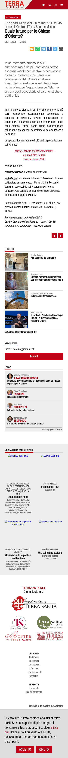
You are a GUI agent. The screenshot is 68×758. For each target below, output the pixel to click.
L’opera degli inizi (50, 486)
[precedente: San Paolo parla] (54, 235)
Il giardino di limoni (26, 377)
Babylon (19, 394)
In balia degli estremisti (17, 396)
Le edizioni (34, 661)
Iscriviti (34, 356)
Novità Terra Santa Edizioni (19, 450)
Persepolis (20, 407)
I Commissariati (34, 672)
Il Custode (33, 668)
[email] (32, 50)
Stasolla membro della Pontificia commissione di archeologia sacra (47, 278)
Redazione (34, 657)
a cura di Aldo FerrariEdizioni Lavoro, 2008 (34, 155)
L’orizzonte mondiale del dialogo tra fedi (25, 423)
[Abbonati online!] (49, 5)
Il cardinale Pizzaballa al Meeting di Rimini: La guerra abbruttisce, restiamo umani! (47, 318)
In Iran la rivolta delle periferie (20, 410)
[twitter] (55, 50)
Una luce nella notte (18, 496)
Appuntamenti (12, 17)
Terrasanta (34, 688)
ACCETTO (25, 749)
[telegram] (43, 50)
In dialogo (20, 420)
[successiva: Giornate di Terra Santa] (60, 235)
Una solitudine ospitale (50, 552)
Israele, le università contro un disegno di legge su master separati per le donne (34, 382)
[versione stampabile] (61, 50)
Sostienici (34, 676)
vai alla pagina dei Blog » (52, 429)
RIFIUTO (44, 749)
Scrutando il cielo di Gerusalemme (21, 331)
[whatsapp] (37, 50)
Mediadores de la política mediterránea (18, 556)
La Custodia (34, 664)
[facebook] (49, 50)
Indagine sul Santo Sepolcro (43, 296)
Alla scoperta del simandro (43, 257)
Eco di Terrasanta (34, 692)
